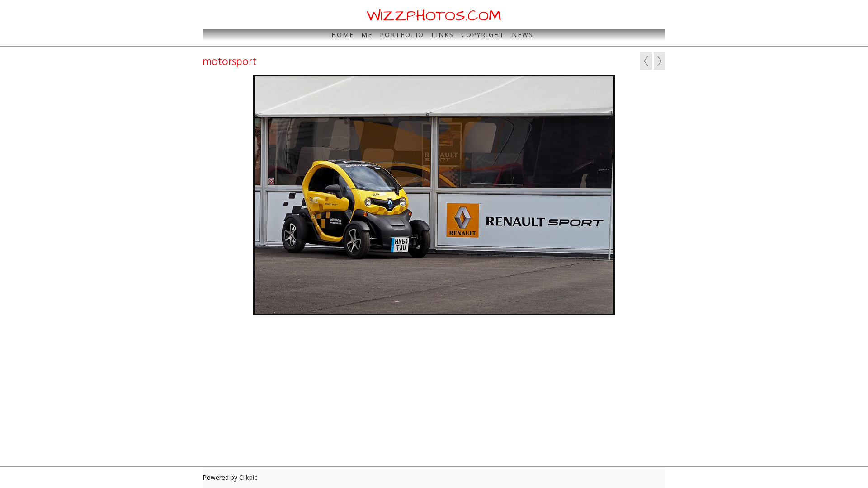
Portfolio (402, 34)
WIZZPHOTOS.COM (434, 15)
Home (342, 34)
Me (367, 34)
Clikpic (248, 477)
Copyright (483, 34)
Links (442, 34)
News (522, 34)
